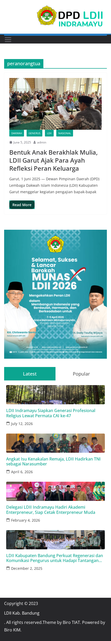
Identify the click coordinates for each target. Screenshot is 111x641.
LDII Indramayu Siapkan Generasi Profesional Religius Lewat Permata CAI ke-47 (50, 413)
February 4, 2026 (25, 520)
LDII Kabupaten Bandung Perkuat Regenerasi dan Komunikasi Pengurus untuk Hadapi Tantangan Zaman (54, 558)
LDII (49, 133)
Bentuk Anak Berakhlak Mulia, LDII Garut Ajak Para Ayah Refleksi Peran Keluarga (53, 160)
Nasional (64, 133)
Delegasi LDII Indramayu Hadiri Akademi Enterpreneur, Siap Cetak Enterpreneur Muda (50, 510)
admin (41, 142)
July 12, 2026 (22, 423)
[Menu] (8, 40)
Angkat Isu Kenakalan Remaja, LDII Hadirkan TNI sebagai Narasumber (53, 461)
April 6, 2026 (22, 471)
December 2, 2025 (26, 568)
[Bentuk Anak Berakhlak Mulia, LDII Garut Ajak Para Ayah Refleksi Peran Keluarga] (55, 103)
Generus (34, 133)
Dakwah (16, 133)
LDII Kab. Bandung (21, 613)
